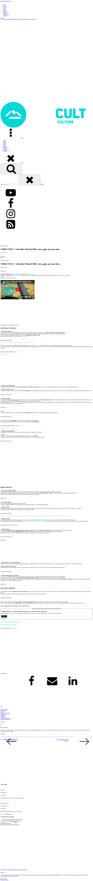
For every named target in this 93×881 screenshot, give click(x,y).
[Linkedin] (73, 685)
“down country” (31, 274)
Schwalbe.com (13, 628)
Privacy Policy (4, 878)
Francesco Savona (4, 792)
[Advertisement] (46, 312)
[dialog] (46, 10)
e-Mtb (4, 5)
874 (5, 814)
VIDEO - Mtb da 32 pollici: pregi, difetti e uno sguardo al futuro (11, 811)
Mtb (1, 803)
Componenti (3, 245)
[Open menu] (1, 187)
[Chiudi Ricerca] (29, 179)
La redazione (6, 14)
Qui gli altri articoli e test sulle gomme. (9, 624)
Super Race (36, 345)
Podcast (5, 13)
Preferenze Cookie (5, 879)
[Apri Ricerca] (11, 168)
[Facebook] (31, 685)
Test (4, 4)
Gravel (4, 10)
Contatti (5, 15)
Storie (4, 8)
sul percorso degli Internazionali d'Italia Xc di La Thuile (34, 521)
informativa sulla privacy (15, 820)
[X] (11, 685)
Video (8, 245)
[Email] (52, 685)
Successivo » (9, 814)
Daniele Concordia (4, 727)
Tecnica (5, 7)
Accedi (2, 18)
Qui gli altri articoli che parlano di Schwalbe (10, 621)
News (4, 9)
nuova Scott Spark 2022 (16, 402)
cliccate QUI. (25, 336)
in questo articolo (16, 275)
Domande (5, 12)
